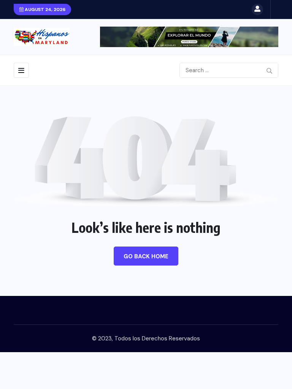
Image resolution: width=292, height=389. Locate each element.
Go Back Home (146, 256)
